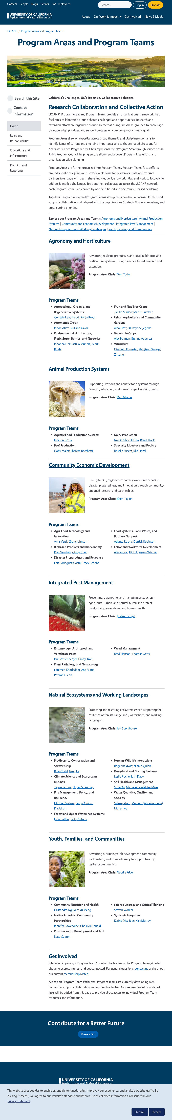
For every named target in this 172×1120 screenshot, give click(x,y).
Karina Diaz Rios (124, 921)
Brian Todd (61, 771)
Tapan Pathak (62, 787)
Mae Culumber (143, 312)
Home (14, 126)
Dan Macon (124, 397)
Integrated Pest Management (134, 224)
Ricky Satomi (79, 819)
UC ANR (12, 31)
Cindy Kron (85, 659)
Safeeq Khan (122, 803)
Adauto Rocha (123, 541)
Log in (140, 5)
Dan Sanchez (62, 552)
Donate (155, 5)
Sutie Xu (119, 787)
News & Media (154, 16)
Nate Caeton (62, 936)
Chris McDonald (90, 926)
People (24, 4)
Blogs (34, 4)
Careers (12, 4)
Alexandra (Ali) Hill (126, 552)
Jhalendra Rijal (126, 616)
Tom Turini (123, 274)
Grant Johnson (78, 541)
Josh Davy (137, 776)
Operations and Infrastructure (20, 153)
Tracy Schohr (90, 563)
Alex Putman (122, 338)
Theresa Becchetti (81, 451)
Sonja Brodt (87, 317)
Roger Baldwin (123, 766)
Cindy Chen (79, 552)
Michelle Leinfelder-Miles (142, 787)
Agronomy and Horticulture (119, 218)
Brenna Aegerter (141, 338)
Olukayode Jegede (139, 328)
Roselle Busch (122, 451)
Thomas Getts (141, 654)
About (86, 16)
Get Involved (132, 16)
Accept (157, 1112)
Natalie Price (125, 872)
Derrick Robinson (144, 541)
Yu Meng (85, 910)
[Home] (29, 16)
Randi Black (147, 440)
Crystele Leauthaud (66, 317)
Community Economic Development (89, 465)
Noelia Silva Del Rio (126, 440)
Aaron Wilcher (148, 552)
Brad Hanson (122, 654)
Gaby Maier (61, 451)
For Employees (61, 4)
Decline (139, 1112)
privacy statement (18, 1101)
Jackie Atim (61, 328)
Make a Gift (88, 1034)
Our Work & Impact (106, 16)
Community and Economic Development (88, 224)
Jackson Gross (63, 440)
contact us (141, 968)
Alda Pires (120, 328)
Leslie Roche (122, 776)
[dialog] (86, 1102)
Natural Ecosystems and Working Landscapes (77, 229)
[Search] (129, 4)
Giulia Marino (123, 312)
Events (44, 4)
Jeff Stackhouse (127, 728)
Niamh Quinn (142, 766)
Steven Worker (123, 910)
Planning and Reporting (18, 168)
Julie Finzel (139, 451)
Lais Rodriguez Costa (67, 563)
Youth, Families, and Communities (130, 229)
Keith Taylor (124, 499)
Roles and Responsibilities (19, 138)
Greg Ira (74, 771)
